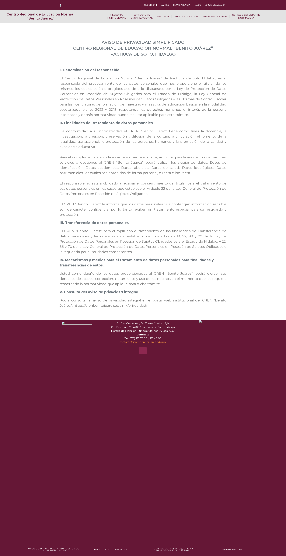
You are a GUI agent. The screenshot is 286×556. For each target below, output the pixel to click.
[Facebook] (143, 350)
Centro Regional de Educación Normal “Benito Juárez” (40, 16)
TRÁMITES (163, 5)
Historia (163, 16)
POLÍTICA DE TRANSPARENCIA (113, 550)
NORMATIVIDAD (232, 550)
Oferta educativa (186, 16)
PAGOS (197, 5)
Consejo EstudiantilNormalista (246, 16)
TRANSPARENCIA (181, 5)
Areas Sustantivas (215, 16)
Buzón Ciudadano (215, 5)
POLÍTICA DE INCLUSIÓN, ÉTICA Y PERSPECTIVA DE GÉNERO (173, 550)
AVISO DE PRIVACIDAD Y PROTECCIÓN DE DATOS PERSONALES (54, 550)
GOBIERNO (149, 5)
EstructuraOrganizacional (141, 16)
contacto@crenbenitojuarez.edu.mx (142, 342)
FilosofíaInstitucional (116, 16)
